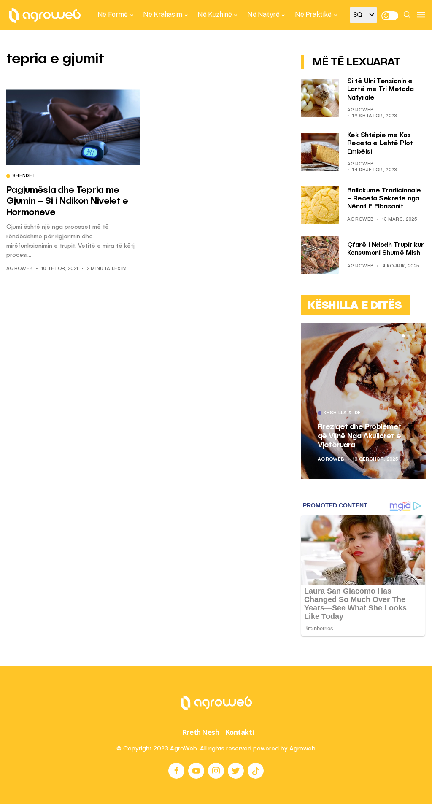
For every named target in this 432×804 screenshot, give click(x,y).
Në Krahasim (162, 15)
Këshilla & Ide (342, 413)
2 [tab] (408, 336)
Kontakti (239, 732)
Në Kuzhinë (214, 15)
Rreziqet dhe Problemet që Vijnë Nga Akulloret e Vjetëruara (360, 436)
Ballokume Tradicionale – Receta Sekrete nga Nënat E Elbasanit (384, 198)
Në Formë (112, 15)
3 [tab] (413, 336)
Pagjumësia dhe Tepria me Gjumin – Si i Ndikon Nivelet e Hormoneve (67, 201)
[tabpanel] (363, 401)
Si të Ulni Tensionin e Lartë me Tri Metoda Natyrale (380, 89)
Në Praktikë (313, 15)
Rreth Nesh (200, 732)
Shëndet (23, 176)
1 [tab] (403, 335)
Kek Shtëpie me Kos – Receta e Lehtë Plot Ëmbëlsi (382, 143)
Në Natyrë (263, 15)
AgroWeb (19, 269)
